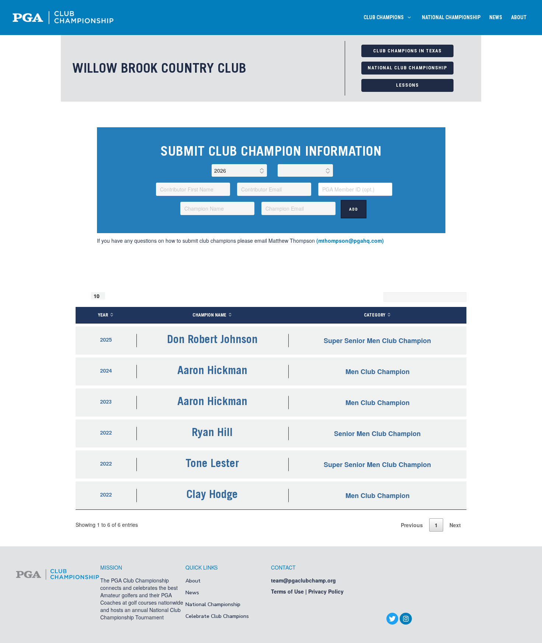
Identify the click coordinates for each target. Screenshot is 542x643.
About (193, 580)
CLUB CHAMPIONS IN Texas (407, 50)
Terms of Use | (289, 591)
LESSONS (407, 85)
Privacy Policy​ (326, 591)
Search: (371, 297)
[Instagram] (405, 619)
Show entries (100, 296)
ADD (353, 209)
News (192, 592)
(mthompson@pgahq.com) (350, 240)
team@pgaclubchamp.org (303, 580)
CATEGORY (374, 315)
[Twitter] (392, 619)
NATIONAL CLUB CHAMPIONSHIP (407, 67)
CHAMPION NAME (209, 315)
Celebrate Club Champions (217, 616)
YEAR (103, 315)
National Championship (212, 604)
